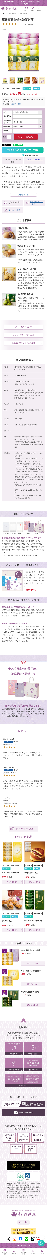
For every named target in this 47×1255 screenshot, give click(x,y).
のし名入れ (7, 116)
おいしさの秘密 (23, 1253)
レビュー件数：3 (26, 24)
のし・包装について (23, 327)
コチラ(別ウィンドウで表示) (25, 439)
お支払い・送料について (35, 160)
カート (32, 10)
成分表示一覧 (23, 195)
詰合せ (8, 13)
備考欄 (5, 130)
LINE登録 (38, 10)
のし (5, 112)
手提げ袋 (7, 126)
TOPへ (23, 1222)
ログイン (26, 10)
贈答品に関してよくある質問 (23, 343)
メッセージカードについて (23, 335)
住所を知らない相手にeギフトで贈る (23, 150)
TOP (2, 13)
